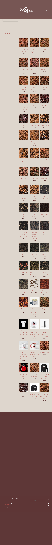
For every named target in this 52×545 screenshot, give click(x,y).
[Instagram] (48, 499)
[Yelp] (48, 501)
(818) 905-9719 (6, 504)
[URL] (48, 503)
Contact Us (5, 507)
